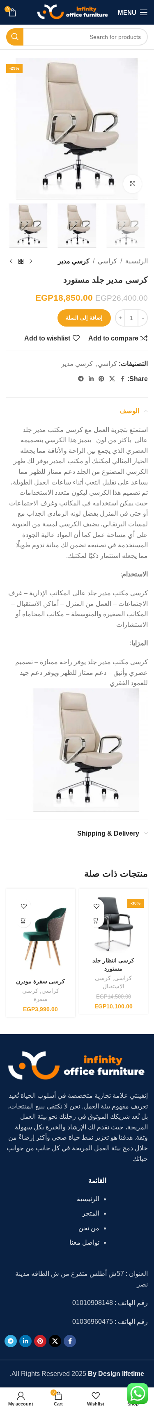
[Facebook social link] (122, 378)
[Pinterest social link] (101, 378)
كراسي (107, 261)
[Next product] (11, 261)
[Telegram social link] (81, 378)
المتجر (90, 1213)
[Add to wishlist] (97, 906)
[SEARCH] (14, 37)
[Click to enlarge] (132, 184)
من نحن (88, 1228)
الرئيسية (136, 261)
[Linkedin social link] (91, 378)
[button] (97, 920)
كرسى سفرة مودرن (40, 981)
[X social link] (112, 378)
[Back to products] (21, 261)
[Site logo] (73, 11)
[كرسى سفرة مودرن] (40, 933)
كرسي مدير (74, 261)
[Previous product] (31, 261)
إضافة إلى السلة (84, 318)
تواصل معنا (84, 1242)
